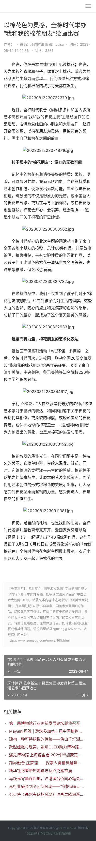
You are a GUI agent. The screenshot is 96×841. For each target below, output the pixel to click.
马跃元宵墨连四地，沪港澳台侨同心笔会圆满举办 (46, 778)
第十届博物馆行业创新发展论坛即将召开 (44, 723)
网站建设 (65, 833)
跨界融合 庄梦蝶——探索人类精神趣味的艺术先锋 (46, 762)
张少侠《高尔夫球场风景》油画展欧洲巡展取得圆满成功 (46, 794)
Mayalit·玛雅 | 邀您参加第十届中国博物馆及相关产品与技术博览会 (46, 731)
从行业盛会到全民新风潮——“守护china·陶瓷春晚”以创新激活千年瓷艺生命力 (46, 786)
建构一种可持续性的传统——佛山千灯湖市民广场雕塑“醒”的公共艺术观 (46, 739)
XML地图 (52, 833)
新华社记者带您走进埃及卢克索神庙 (40, 770)
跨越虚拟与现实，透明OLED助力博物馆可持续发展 (46, 746)
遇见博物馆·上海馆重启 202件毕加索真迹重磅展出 (46, 754)
